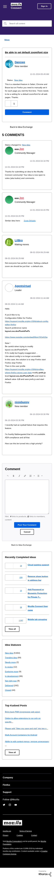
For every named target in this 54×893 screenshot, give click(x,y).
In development (12, 686)
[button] (8, 103)
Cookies (20, 849)
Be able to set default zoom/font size (24, 52)
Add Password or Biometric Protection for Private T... (38, 603)
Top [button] (4, 886)
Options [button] (50, 40)
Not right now (11, 691)
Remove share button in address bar (37, 586)
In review (9, 677)
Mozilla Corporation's (15, 855)
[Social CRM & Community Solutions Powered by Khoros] (45, 887)
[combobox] (27, 23)
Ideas (6, 40)
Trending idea (11, 667)
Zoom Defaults (30, 220)
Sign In (44, 6)
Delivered (9, 695)
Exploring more (12, 681)
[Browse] (5, 6)
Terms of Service (27, 845)
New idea (19, 80)
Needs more (10, 672)
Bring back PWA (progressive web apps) (23, 722)
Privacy (6, 849)
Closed (8, 700)
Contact (35, 849)
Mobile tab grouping (37, 629)
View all (12, 639)
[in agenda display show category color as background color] (38, 127)
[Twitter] (4, 818)
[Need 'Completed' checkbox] (43, 127)
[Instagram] (10, 818)
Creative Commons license (14, 868)
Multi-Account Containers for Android (22, 749)
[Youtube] (15, 818)
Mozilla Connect (17, 6)
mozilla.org (7, 845)
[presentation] (8, 480)
